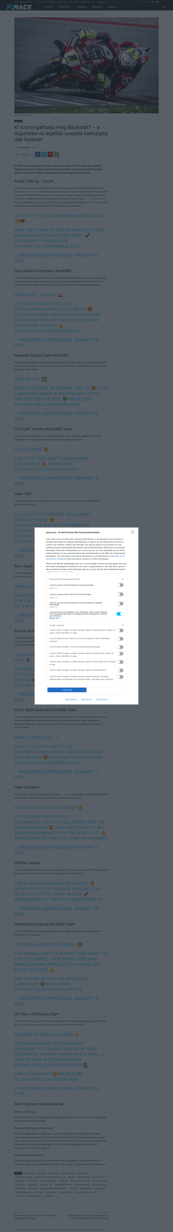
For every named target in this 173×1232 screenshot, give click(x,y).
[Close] (133, 532)
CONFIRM (67, 690)
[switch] (120, 585)
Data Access (86, 699)
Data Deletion (71, 699)
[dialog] (86, 616)
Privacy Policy (102, 699)
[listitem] (86, 579)
